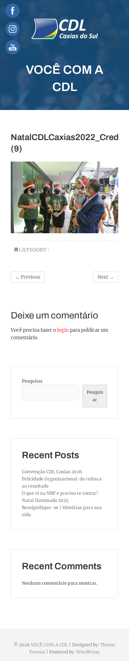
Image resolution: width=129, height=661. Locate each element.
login (63, 330)
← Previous (27, 277)
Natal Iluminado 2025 (45, 500)
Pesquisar (32, 381)
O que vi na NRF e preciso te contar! (60, 493)
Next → (105, 277)
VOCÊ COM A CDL (64, 78)
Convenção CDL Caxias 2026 (52, 471)
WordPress (88, 652)
